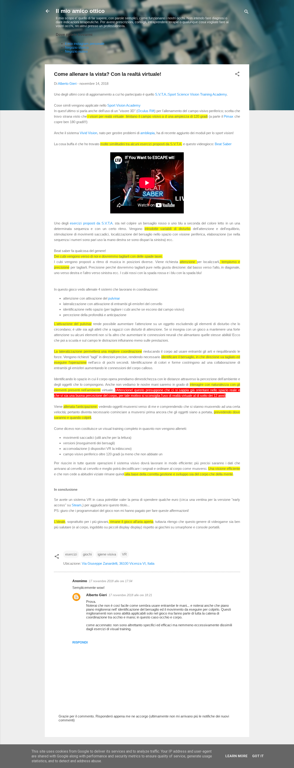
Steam (77, 505)
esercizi (71, 554)
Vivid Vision (88, 133)
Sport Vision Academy (124, 105)
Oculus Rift (146, 111)
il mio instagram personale (84, 43)
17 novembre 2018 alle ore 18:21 (130, 595)
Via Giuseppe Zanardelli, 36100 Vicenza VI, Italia (118, 563)
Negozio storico (76, 47)
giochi (87, 554)
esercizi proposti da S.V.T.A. (91, 223)
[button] (237, 74)
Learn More (236, 756)
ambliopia (147, 133)
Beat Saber (223, 144)
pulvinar (114, 298)
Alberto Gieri (96, 595)
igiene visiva (107, 554)
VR (124, 554)
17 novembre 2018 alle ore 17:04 (110, 581)
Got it (258, 756)
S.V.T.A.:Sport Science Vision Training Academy (191, 94)
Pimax (229, 116)
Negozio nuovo (76, 51)
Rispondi (80, 642)
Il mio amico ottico (80, 11)
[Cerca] (246, 13)
